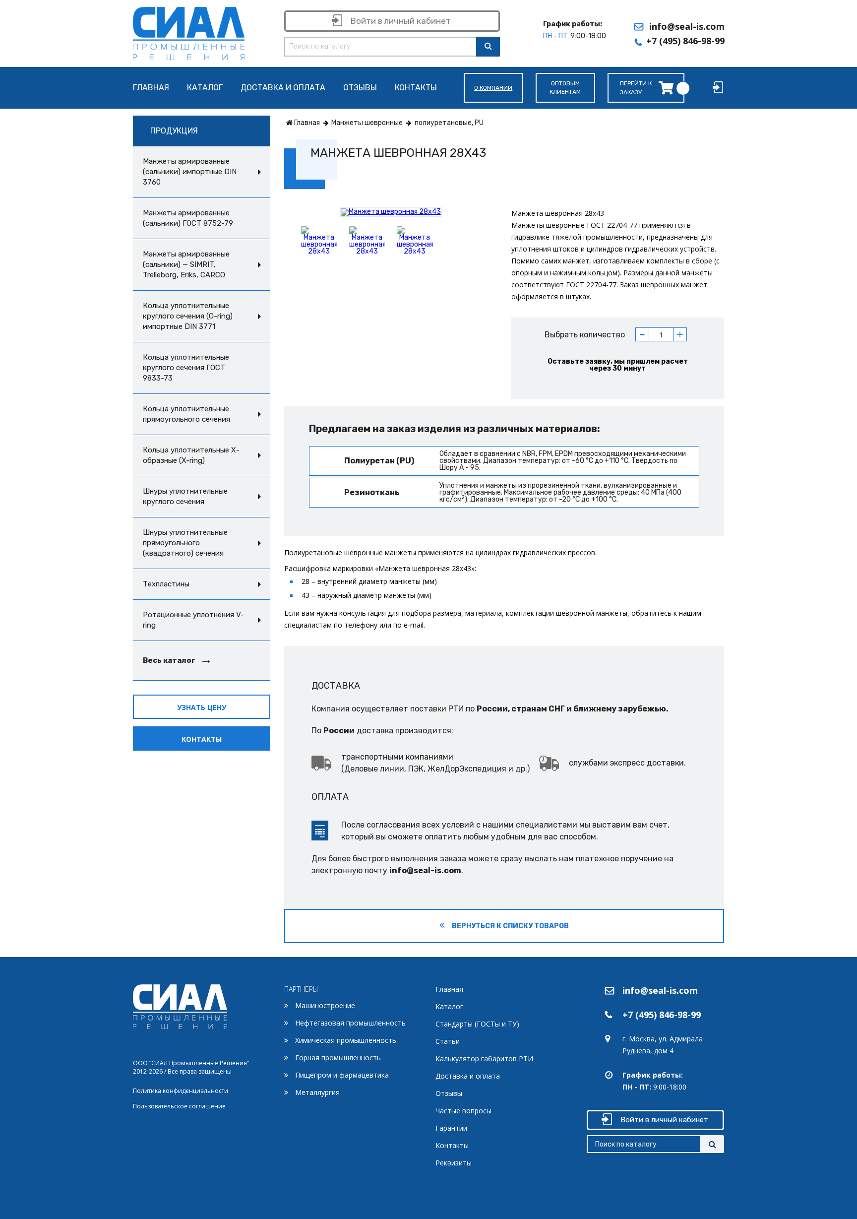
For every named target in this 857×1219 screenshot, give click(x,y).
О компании (493, 87)
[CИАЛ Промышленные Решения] (189, 31)
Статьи (447, 1041)
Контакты (416, 88)
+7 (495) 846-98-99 (685, 41)
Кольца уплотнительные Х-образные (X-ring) (191, 455)
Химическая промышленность (345, 1040)
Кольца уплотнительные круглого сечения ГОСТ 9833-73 (186, 368)
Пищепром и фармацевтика (342, 1075)
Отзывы (360, 88)
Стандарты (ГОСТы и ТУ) (477, 1023)
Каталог (205, 88)
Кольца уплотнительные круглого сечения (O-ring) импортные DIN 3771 (188, 316)
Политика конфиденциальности (180, 1091)
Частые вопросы (463, 1110)
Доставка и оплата (283, 88)
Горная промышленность (338, 1057)
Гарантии (451, 1128)
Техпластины (166, 583)
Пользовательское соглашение (179, 1106)
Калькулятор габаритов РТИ (484, 1058)
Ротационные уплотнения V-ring (193, 620)
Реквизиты (453, 1162)
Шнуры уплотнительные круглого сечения (185, 496)
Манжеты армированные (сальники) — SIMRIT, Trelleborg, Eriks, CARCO (186, 264)
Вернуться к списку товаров (509, 926)
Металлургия (317, 1092)
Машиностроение (325, 1005)
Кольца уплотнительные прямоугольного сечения (186, 414)
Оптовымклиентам (565, 87)
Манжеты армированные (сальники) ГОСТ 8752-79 (188, 218)
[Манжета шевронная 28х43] (391, 212)
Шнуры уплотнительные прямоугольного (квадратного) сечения (185, 543)
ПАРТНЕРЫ (301, 989)
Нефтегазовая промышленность (350, 1022)
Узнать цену (201, 707)
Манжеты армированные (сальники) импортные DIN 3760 (190, 172)
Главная (151, 88)
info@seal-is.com (687, 26)
